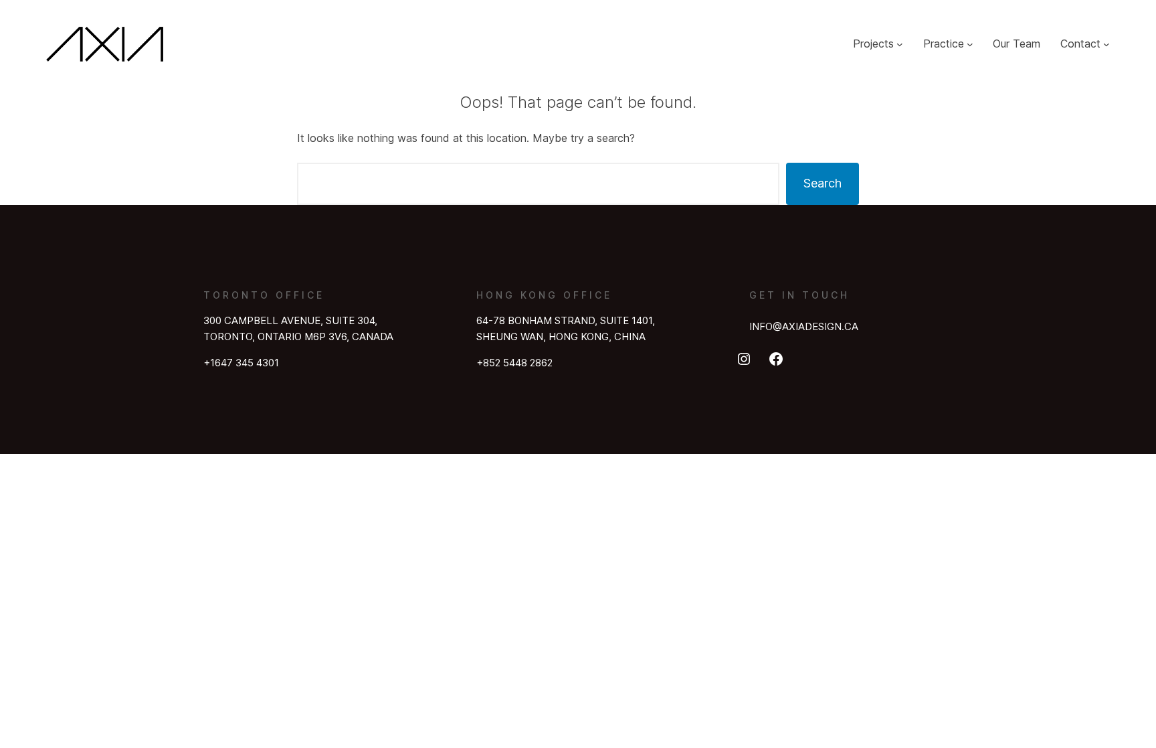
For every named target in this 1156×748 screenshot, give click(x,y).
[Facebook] (776, 359)
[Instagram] (744, 359)
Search (822, 183)
